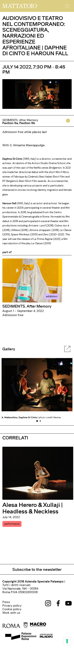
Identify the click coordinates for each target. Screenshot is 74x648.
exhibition (51, 296)
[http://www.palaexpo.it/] (46, 637)
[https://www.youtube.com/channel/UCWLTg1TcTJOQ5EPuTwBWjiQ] (68, 603)
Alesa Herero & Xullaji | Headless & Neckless (32, 508)
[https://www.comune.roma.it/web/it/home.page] (15, 626)
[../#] (69, 123)
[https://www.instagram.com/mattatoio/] (48, 603)
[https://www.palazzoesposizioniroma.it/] (20, 637)
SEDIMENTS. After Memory (26, 306)
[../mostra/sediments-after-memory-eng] (32, 280)
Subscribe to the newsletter (37, 569)
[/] (19, 6)
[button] (67, 5)
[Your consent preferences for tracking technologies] (67, 641)
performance (12, 523)
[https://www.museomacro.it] (38, 626)
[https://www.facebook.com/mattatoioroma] (58, 603)
